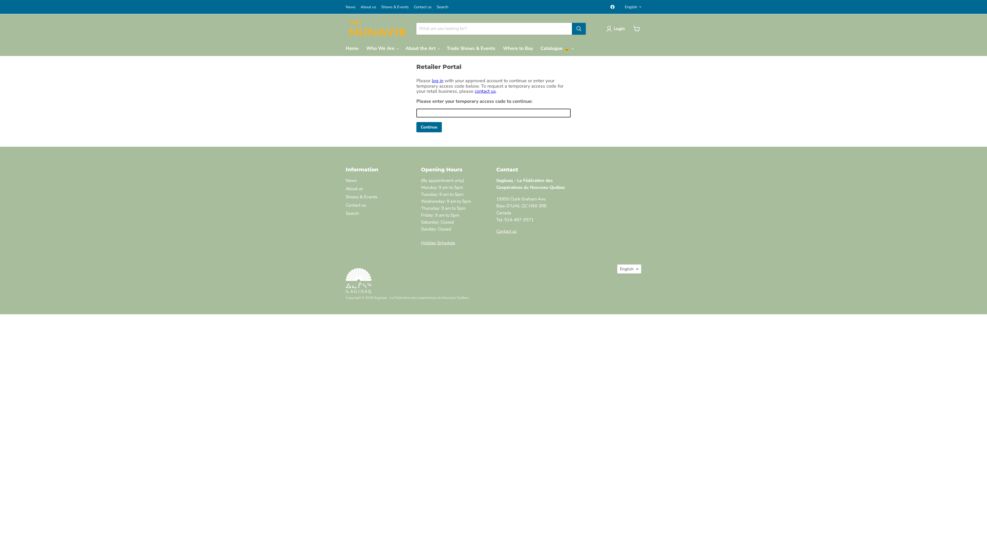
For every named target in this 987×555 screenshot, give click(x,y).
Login (619, 29)
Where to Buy (518, 48)
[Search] (579, 29)
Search (442, 7)
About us (368, 7)
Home (352, 48)
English (631, 7)
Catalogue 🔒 (556, 48)
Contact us (423, 7)
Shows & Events (395, 7)
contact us (485, 91)
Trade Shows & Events (471, 48)
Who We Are (381, 48)
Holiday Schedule (438, 243)
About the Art (421, 48)
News (350, 7)
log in (437, 81)
